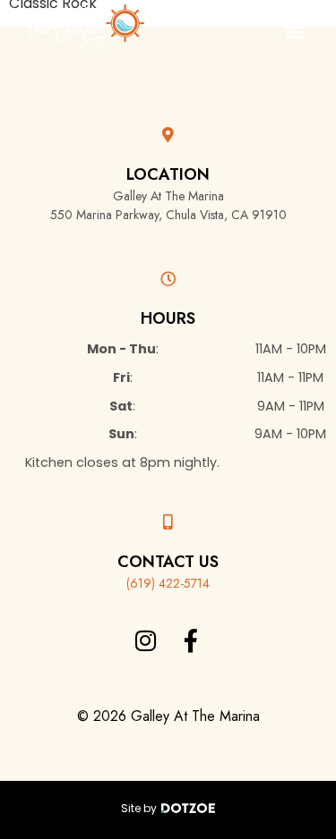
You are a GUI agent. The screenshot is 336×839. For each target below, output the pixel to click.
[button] (294, 32)
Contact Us (168, 561)
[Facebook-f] (190, 640)
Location (168, 174)
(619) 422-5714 (168, 583)
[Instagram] (145, 640)
